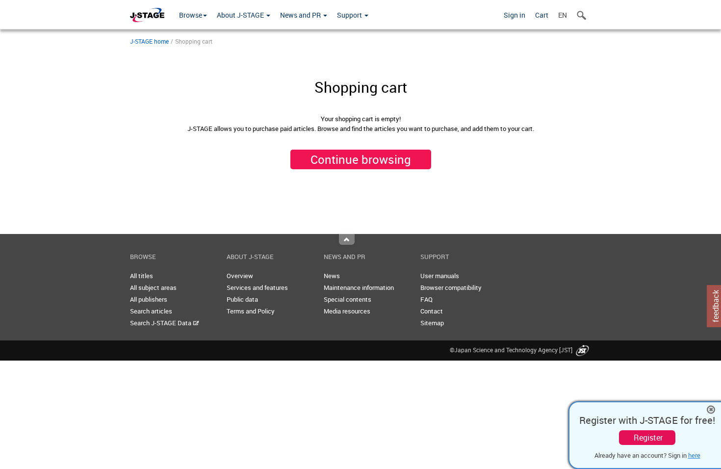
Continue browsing (360, 159)
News (332, 275)
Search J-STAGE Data (161, 322)
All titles (141, 275)
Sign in (514, 15)
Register (648, 437)
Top (347, 239)
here (694, 455)
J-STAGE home (149, 41)
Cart (541, 15)
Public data (242, 299)
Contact (431, 311)
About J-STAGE (241, 15)
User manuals (439, 275)
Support (350, 15)
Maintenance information (359, 287)
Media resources (347, 311)
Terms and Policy (251, 311)
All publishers (148, 299)
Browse (190, 15)
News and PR (301, 15)
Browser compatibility (451, 287)
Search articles (151, 311)
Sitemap (432, 322)
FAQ (426, 299)
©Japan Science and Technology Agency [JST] (512, 350)
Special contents (347, 299)
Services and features (257, 287)
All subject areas (153, 287)
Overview (240, 275)
